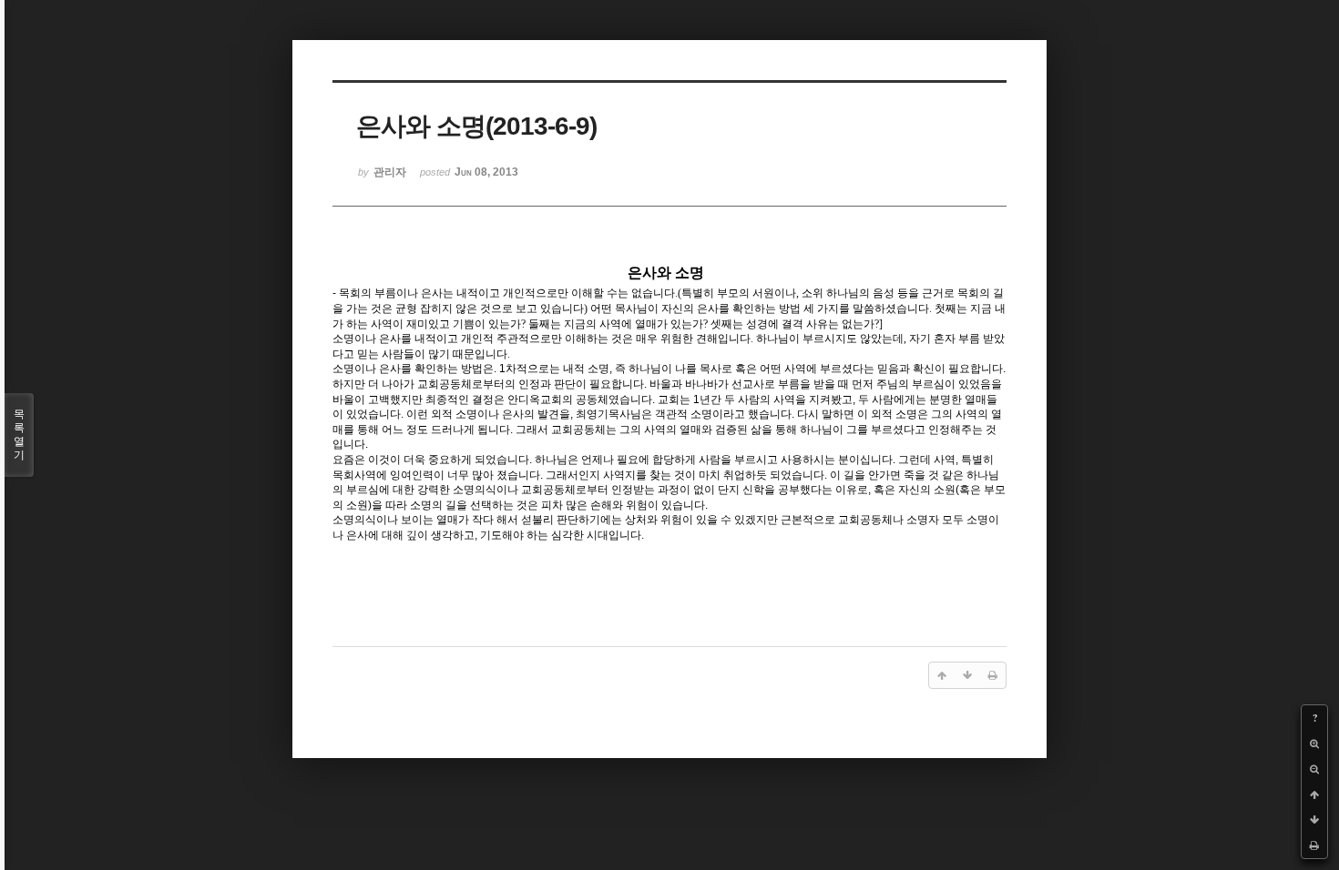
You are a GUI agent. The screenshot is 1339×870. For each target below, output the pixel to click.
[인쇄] (1314, 845)
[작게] (1314, 769)
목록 (19, 434)
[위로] (1314, 794)
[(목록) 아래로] (1314, 820)
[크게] (1314, 743)
